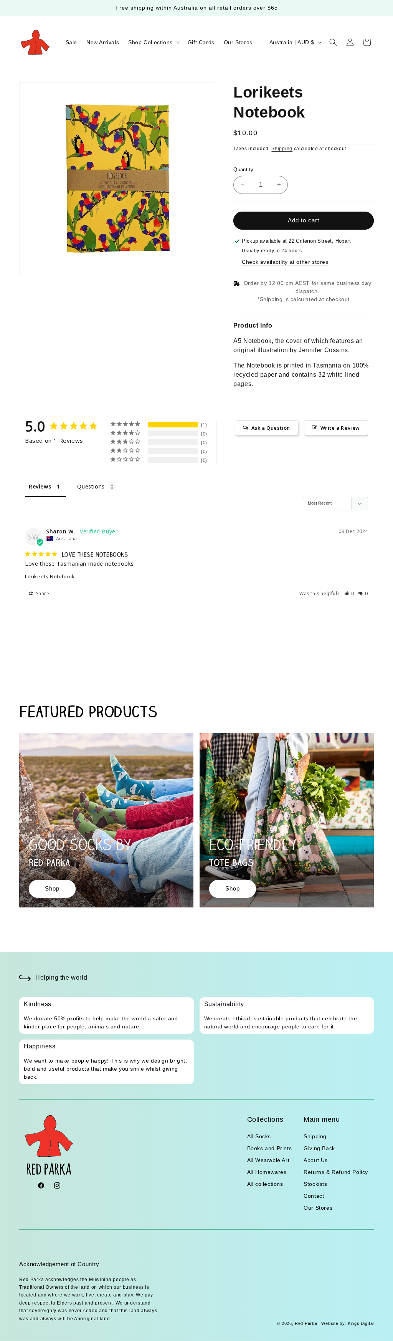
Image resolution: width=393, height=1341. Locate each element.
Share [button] (42, 593)
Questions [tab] (90, 486)
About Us (316, 1160)
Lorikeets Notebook (50, 576)
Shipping (281, 148)
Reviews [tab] (40, 486)
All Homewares (267, 1172)
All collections (265, 1184)
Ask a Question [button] (270, 427)
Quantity (243, 169)
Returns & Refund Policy (336, 1172)
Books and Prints (269, 1148)
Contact (314, 1196)
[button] (153, 42)
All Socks (259, 1136)
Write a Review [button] (340, 427)
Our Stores (318, 1208)
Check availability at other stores (285, 262)
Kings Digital (360, 1323)
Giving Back (319, 1148)
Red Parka (306, 1323)
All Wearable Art (268, 1160)
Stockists (315, 1184)
